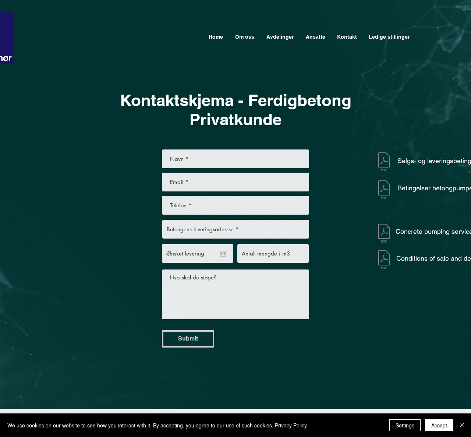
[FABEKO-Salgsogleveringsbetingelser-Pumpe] (384, 190)
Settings (405, 425)
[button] (280, 37)
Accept (439, 425)
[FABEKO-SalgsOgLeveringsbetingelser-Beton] (384, 162)
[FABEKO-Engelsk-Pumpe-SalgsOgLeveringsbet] (384, 234)
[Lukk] (462, 425)
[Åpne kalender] (223, 254)
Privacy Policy (291, 425)
